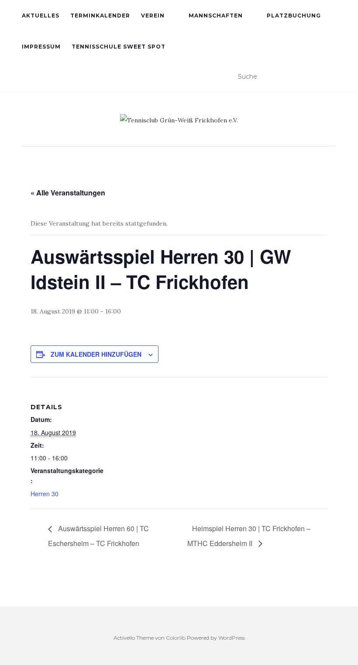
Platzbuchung (294, 15)
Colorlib (176, 637)
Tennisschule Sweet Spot (118, 46)
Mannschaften (216, 15)
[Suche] (330, 77)
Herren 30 (45, 493)
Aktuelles (40, 15)
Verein (153, 15)
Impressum (41, 46)
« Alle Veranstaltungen (68, 193)
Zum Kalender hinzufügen (96, 354)
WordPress (231, 637)
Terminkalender (100, 15)
